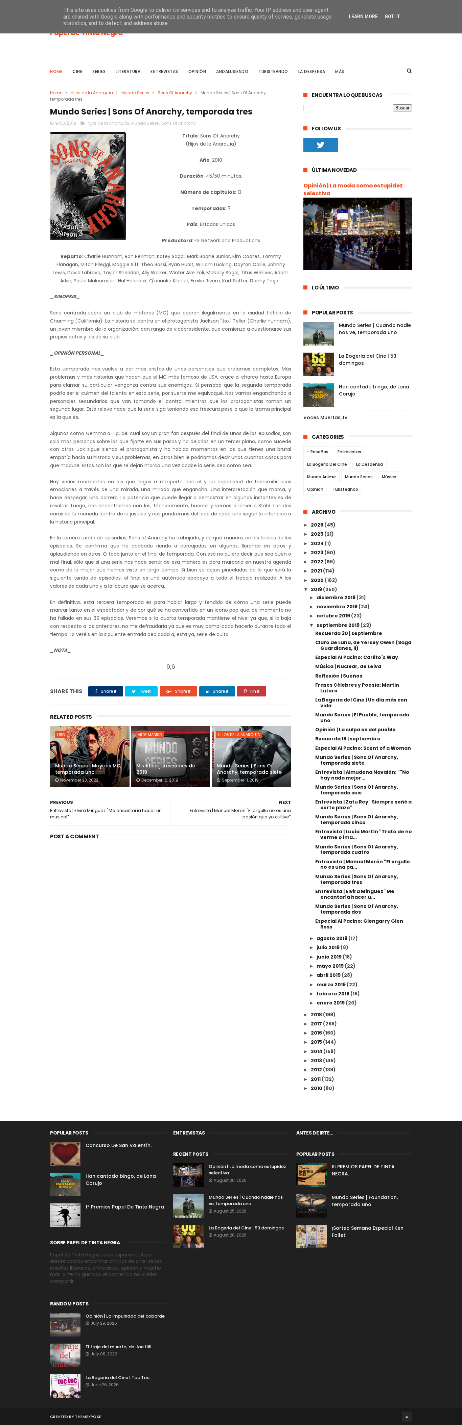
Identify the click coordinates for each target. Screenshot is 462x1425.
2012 (317, 1069)
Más (339, 71)
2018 (317, 1014)
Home (56, 71)
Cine (77, 71)
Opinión (197, 71)
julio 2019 (329, 947)
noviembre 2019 (338, 606)
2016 (317, 1032)
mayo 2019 (331, 966)
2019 (317, 589)
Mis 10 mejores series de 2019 (165, 769)
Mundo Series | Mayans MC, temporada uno (88, 769)
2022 (317, 561)
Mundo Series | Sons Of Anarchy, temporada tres (356, 879)
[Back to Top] (407, 1416)
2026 (317, 524)
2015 (317, 1042)
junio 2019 (330, 956)
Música (389, 477)
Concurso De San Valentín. (119, 1145)
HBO (61, 734)
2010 (317, 1088)
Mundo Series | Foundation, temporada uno (365, 1201)
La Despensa (311, 71)
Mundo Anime (321, 477)
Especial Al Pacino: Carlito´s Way (356, 657)
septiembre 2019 (339, 625)
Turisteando (273, 71)
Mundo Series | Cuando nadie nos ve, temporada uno (375, 329)
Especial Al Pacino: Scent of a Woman (363, 748)
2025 (317, 534)
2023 (317, 552)
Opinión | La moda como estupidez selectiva (353, 189)
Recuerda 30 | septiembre (348, 633)
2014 (317, 1051)
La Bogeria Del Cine (327, 464)
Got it (392, 16)
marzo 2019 (332, 984)
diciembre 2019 (336, 597)
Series (99, 71)
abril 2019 (329, 975)
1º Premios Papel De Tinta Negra (125, 1206)
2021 (317, 570)
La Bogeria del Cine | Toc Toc (117, 1377)
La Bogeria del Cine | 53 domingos (246, 1228)
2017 (317, 1023)
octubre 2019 (334, 615)
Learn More (363, 16)
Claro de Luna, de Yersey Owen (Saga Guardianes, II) (363, 645)
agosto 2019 (332, 938)
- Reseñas (317, 452)
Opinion (315, 489)
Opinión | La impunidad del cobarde (125, 1316)
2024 (318, 543)
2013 (317, 1060)
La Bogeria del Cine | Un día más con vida (361, 702)
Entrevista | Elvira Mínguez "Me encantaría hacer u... (354, 894)
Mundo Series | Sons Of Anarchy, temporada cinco (356, 819)
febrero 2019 (333, 993)
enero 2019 (331, 1002)
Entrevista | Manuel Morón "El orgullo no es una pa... (362, 864)
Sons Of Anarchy (175, 93)
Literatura (128, 71)
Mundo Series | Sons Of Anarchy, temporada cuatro (356, 849)
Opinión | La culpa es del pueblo (355, 729)
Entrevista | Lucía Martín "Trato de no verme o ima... (363, 834)
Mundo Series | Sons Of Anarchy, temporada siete (249, 769)
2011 (316, 1079)
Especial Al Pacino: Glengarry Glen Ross (359, 924)
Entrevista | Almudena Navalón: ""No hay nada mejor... (362, 775)
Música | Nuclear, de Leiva (348, 666)
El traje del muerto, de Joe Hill (119, 1347)
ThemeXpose (88, 1416)
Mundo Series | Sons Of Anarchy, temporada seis (356, 790)
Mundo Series (135, 93)
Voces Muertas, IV (325, 417)
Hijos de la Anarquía (92, 93)
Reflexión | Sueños (338, 675)
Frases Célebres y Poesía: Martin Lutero (357, 688)
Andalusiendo (232, 71)
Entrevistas (164, 71)
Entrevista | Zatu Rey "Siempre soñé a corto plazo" (363, 804)
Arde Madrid (150, 734)
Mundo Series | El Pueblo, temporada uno (362, 717)
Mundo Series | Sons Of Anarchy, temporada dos (356, 909)
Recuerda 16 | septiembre (347, 738)
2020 (318, 580)
